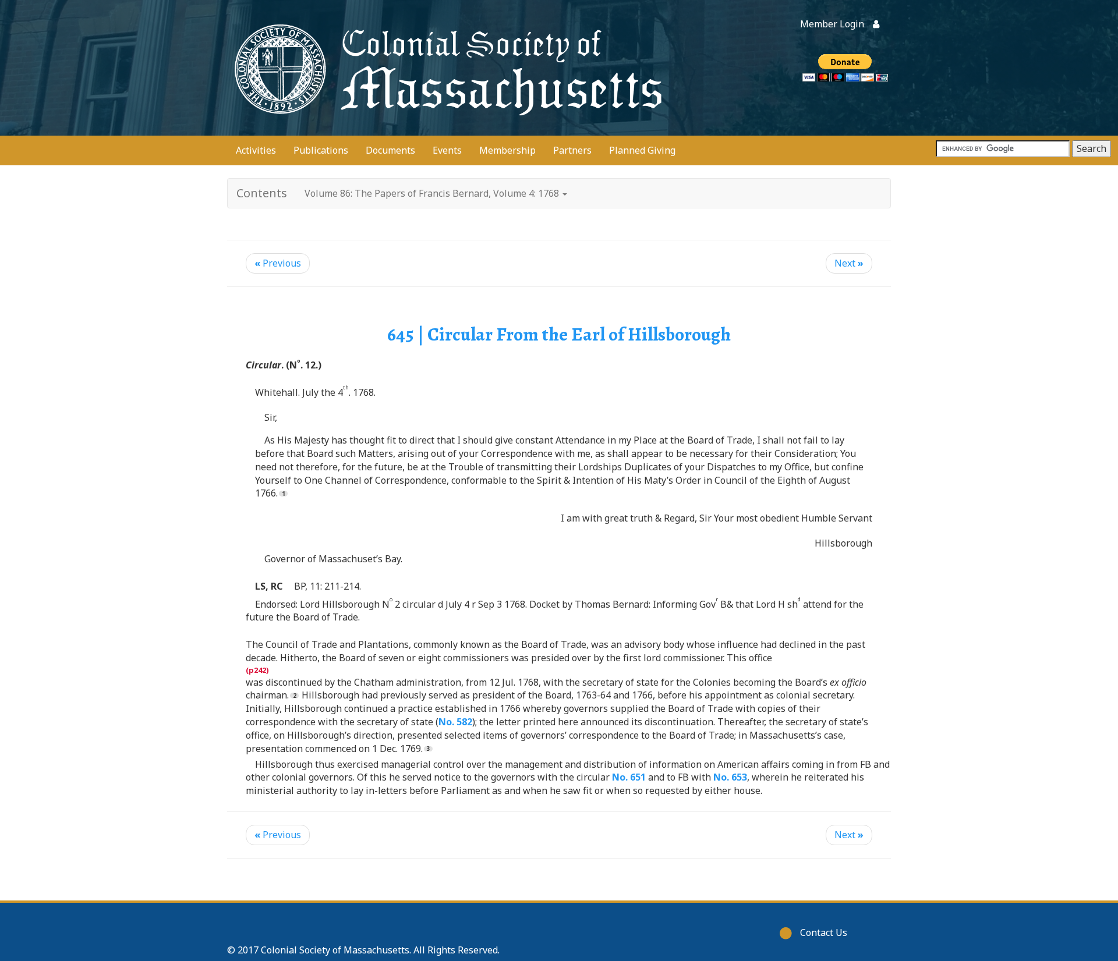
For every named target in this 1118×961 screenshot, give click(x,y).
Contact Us (823, 932)
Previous (277, 263)
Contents (261, 193)
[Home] (445, 68)
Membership (507, 150)
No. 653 (730, 777)
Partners (572, 150)
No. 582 (455, 721)
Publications (320, 150)
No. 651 (629, 777)
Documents (390, 150)
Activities (256, 150)
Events (447, 150)
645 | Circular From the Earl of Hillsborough (559, 334)
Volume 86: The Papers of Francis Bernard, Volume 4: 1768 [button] (433, 193)
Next (849, 263)
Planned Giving (642, 150)
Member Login (832, 23)
